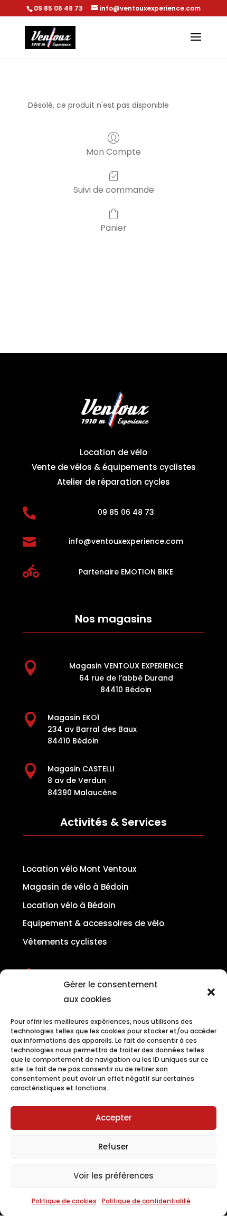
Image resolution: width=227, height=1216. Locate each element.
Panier (113, 227)
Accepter (114, 1117)
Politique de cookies (64, 1200)
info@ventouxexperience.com (126, 541)
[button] (211, 992)
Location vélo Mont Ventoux (79, 868)
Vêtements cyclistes (65, 941)
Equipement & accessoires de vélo (93, 923)
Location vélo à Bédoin (69, 905)
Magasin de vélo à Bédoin (76, 886)
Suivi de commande (113, 189)
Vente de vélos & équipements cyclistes (114, 467)
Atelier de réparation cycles (113, 481)
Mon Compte (113, 151)
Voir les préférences (113, 1175)
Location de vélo (113, 452)
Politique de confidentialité (146, 1200)
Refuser (113, 1146)
